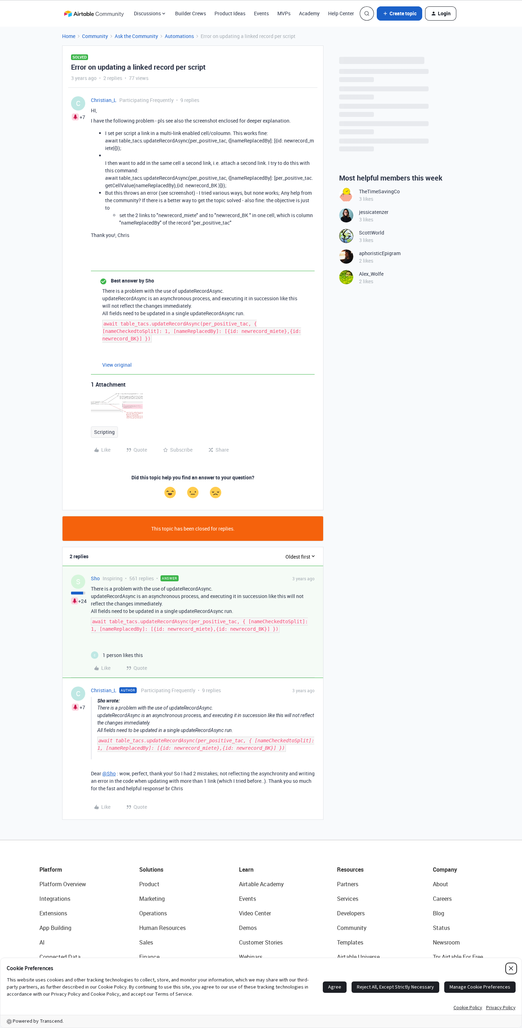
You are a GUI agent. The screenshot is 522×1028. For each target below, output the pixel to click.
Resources (350, 869)
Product (149, 884)
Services (347, 899)
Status (441, 928)
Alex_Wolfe (371, 273)
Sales (146, 942)
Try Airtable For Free (458, 957)
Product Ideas (229, 13)
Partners (347, 884)
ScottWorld (371, 232)
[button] (399, 13)
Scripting (104, 432)
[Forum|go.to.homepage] (93, 13)
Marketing (152, 899)
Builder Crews (190, 13)
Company (445, 869)
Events (261, 13)
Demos (248, 928)
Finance (149, 957)
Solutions (151, 869)
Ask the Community (136, 36)
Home (68, 36)
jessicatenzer (373, 212)
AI (42, 942)
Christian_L (103, 100)
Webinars (250, 957)
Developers (351, 913)
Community (95, 36)
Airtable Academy (261, 884)
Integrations (54, 899)
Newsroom (446, 942)
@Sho (109, 773)
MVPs (283, 13)
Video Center (255, 913)
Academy (309, 13)
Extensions (53, 913)
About (440, 884)
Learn (246, 869)
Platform (50, 869)
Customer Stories (261, 942)
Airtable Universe (358, 957)
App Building (55, 928)
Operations (153, 913)
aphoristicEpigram (380, 253)
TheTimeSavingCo (379, 191)
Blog (438, 913)
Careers (442, 899)
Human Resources (162, 928)
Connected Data (60, 957)
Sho (95, 578)
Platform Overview (62, 884)
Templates (350, 942)
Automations (179, 36)
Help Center (341, 13)
